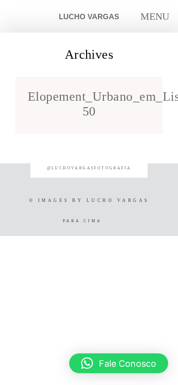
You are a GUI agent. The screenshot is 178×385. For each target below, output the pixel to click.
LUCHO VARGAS (89, 16)
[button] (118, 363)
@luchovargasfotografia (89, 168)
